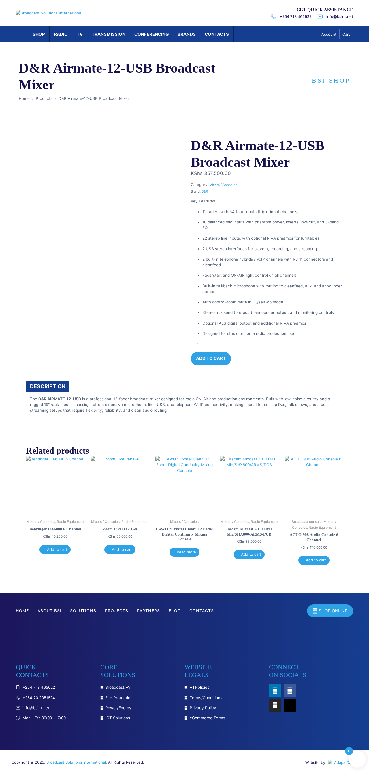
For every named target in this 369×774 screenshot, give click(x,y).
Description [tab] (47, 386)
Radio (61, 34)
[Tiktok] (290, 705)
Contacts (217, 34)
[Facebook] (290, 690)
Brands (187, 34)
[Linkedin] (275, 690)
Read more (186, 552)
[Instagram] (275, 705)
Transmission (108, 34)
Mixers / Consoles (223, 185)
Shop (39, 34)
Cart (346, 34)
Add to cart (211, 358)
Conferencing (151, 34)
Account (328, 34)
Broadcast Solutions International (76, 762)
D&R (205, 191)
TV (80, 34)
